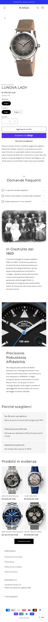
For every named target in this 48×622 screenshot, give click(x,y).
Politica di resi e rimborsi (13, 567)
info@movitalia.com (11, 594)
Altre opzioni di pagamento (24, 141)
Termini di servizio (10, 572)
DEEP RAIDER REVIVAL (10, 496)
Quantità (4, 117)
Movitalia (26, 618)
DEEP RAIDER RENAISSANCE (12, 532)
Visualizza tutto (24, 541)
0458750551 (9, 591)
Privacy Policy (9, 562)
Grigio (6, 103)
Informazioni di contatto (13, 557)
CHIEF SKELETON (30, 496)
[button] (4, 7)
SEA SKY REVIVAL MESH (33, 532)
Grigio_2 (17, 112)
